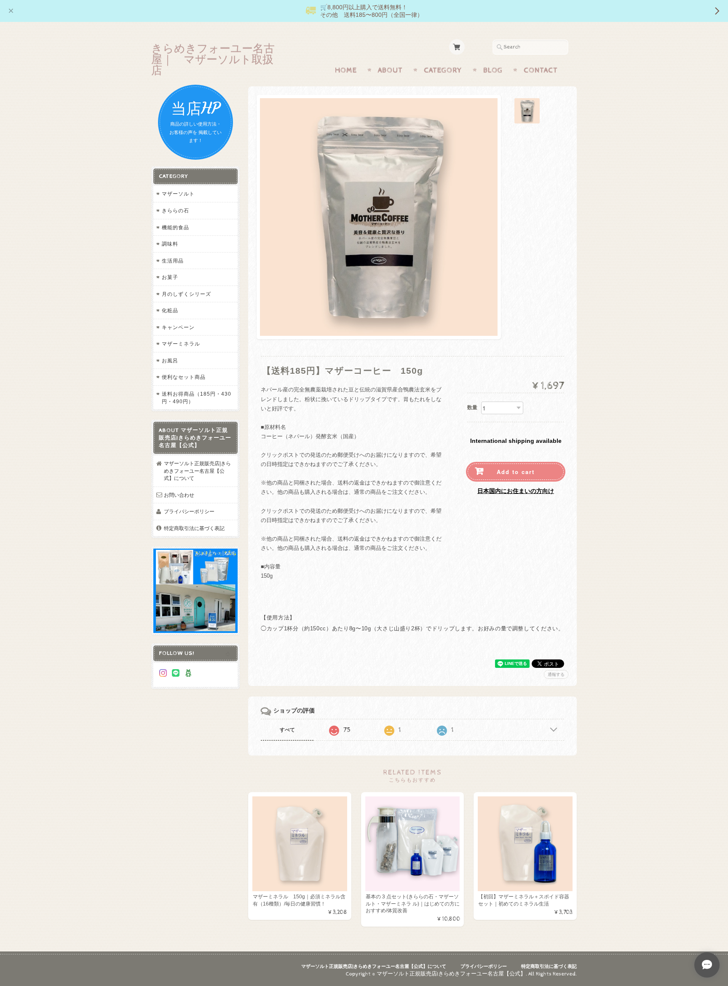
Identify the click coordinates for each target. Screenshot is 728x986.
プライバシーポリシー (189, 511)
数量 (472, 407)
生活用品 (173, 260)
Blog (493, 70)
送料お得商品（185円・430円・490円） (196, 397)
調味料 (170, 243)
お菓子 (170, 277)
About (390, 70)
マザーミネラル (181, 343)
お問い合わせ (179, 495)
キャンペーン (178, 327)
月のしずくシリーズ (186, 294)
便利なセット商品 (184, 377)
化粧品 (170, 310)
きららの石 (175, 210)
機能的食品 (175, 227)
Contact (541, 70)
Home (346, 70)
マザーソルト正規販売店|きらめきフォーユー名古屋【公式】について (197, 471)
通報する (556, 674)
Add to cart (516, 472)
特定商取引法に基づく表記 (194, 528)
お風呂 (170, 360)
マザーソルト (178, 193)
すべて (287, 730)
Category (443, 70)
